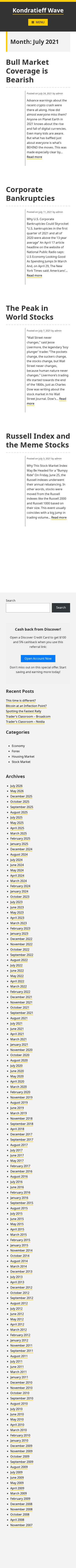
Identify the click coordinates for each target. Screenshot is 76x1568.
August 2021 (19, 1018)
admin (59, 93)
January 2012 (19, 1340)
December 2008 (21, 1504)
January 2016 (19, 1198)
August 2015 (19, 1208)
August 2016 (19, 1176)
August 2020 (19, 1060)
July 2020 (16, 1066)
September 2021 (21, 1013)
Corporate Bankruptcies (30, 193)
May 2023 (17, 912)
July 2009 (16, 1472)
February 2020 (20, 1092)
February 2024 (20, 886)
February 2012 (20, 1335)
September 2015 (21, 1203)
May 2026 (17, 791)
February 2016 (20, 1192)
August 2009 (19, 1467)
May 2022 (17, 976)
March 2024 (18, 881)
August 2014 (19, 1261)
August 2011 (19, 1356)
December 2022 (21, 939)
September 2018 (21, 1124)
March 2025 (18, 833)
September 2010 (21, 1398)
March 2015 (18, 1235)
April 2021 (17, 1034)
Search (10, 601)
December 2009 (21, 1446)
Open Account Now (38, 658)
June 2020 (17, 1071)
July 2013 (16, 1277)
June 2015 (17, 1219)
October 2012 (19, 1293)
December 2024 (21, 849)
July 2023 (16, 902)
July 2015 (16, 1214)
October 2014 (19, 1256)
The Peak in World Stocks (29, 312)
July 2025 (16, 817)
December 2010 (21, 1382)
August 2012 (19, 1303)
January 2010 (19, 1440)
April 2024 (17, 876)
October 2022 (19, 949)
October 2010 (19, 1393)
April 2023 (17, 918)
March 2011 (18, 1372)
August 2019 (19, 1102)
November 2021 (21, 1002)
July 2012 (16, 1309)
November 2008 (21, 1509)
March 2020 (18, 1087)
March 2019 (18, 1113)
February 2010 (20, 1435)
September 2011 (21, 1351)
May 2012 (17, 1319)
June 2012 (17, 1314)
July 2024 (16, 860)
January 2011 (19, 1377)
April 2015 (17, 1229)
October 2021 (19, 1007)
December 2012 (21, 1287)
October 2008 (19, 1514)
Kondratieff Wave (38, 10)
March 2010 (18, 1430)
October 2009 (19, 1456)
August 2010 (19, 1404)
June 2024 (17, 865)
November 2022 (21, 944)
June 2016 (17, 1187)
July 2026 (16, 786)
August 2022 (19, 960)
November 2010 (21, 1388)
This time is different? (21, 700)
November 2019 (21, 1097)
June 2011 (17, 1367)
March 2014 (18, 1266)
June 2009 (17, 1478)
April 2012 (17, 1324)
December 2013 (21, 1271)
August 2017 (19, 1145)
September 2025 (21, 807)
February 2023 (20, 928)
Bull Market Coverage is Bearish (27, 71)
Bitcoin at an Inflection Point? (26, 706)
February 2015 (20, 1240)
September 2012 (21, 1298)
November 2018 (21, 1118)
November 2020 (21, 1050)
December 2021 (21, 997)
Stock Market (21, 762)
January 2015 (19, 1245)
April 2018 (17, 1129)
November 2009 (21, 1451)
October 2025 (19, 802)
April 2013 (17, 1282)
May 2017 (17, 1161)
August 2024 (19, 854)
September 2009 (21, 1462)
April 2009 (17, 1488)
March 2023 (18, 923)
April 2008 (17, 1520)
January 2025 (19, 844)
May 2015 (17, 1224)
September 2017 (21, 1140)
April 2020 (17, 1081)
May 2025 (17, 823)
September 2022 (21, 955)
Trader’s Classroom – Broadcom (28, 716)
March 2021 (18, 1039)
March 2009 (18, 1493)
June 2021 (17, 1029)
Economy (18, 746)
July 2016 (16, 1182)
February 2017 (20, 1166)
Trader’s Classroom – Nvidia (25, 722)
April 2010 (17, 1425)
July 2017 (16, 1150)
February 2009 (20, 1499)
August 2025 (19, 812)
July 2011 (16, 1361)
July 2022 (16, 965)
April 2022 (17, 981)
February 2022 (20, 992)
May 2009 (17, 1483)
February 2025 (20, 838)
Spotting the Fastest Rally (23, 711)
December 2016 (21, 1171)
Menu (40, 22)
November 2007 (21, 1525)
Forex (16, 751)
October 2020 (19, 1055)
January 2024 (19, 891)
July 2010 (16, 1409)
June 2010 (17, 1414)
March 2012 (18, 1330)
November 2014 (21, 1250)
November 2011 (21, 1345)
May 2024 (17, 870)
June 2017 (17, 1155)
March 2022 (18, 986)
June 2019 (17, 1108)
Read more (34, 157)
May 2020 (17, 1076)
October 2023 (19, 897)
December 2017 (21, 1134)
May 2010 (17, 1419)
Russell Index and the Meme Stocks (38, 440)
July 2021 (16, 1023)
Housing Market (23, 756)
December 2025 (21, 796)
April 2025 (17, 828)
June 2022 (17, 971)
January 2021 (19, 1045)
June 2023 (17, 907)
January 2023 (19, 934)
